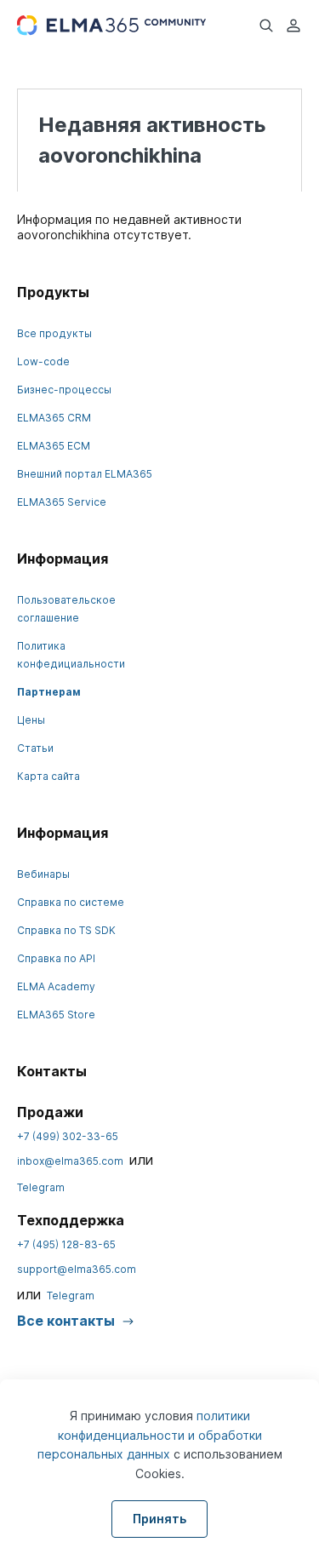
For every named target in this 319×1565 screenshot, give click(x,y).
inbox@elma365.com (70, 1161)
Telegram (41, 1187)
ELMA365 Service (61, 502)
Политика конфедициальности (71, 654)
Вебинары (43, 874)
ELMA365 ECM (53, 445)
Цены (31, 720)
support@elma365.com (76, 1269)
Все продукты (54, 333)
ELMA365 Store (56, 1014)
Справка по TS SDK (66, 930)
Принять (159, 1518)
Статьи (35, 748)
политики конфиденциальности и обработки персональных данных (149, 1434)
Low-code (43, 361)
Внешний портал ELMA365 (84, 473)
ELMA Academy (56, 986)
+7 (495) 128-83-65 (66, 1244)
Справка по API (56, 958)
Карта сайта (48, 776)
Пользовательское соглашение (66, 608)
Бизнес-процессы (64, 389)
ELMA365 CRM (54, 417)
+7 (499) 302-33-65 (67, 1136)
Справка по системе (70, 902)
